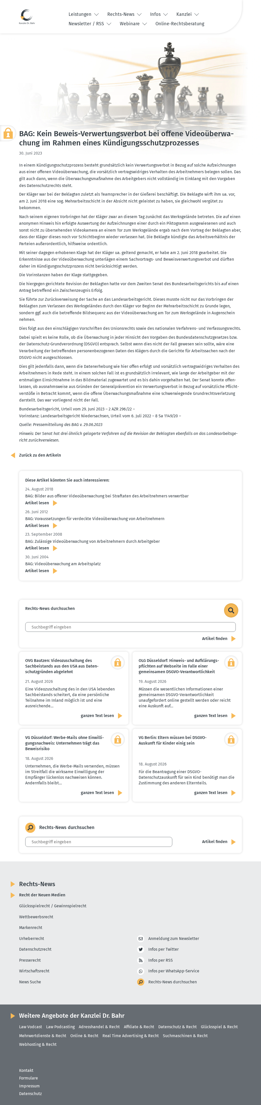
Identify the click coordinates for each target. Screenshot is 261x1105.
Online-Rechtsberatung (179, 24)
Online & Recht (84, 1035)
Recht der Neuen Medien (42, 895)
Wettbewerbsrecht (36, 916)
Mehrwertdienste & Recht (42, 1035)
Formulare (28, 1078)
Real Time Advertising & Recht (130, 1035)
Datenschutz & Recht (177, 1026)
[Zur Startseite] (27, 16)
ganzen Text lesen (97, 715)
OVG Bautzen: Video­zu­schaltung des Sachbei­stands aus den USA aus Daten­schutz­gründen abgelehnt (61, 666)
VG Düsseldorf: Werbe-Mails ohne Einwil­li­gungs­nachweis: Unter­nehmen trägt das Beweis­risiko (64, 743)
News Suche (30, 982)
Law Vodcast (30, 1026)
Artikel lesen (37, 502)
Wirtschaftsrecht (34, 971)
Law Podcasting (60, 1026)
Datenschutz (30, 1093)
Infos (156, 14)
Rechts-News (121, 14)
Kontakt (26, 1070)
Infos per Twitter (163, 949)
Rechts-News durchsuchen (172, 982)
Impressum (29, 1086)
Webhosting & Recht (38, 1044)
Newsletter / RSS (87, 24)
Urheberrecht (31, 938)
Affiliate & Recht (139, 1026)
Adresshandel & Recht (99, 1026)
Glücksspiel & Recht (219, 1026)
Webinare (130, 24)
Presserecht (30, 960)
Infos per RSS (160, 960)
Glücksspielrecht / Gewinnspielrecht (52, 905)
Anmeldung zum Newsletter (173, 938)
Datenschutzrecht (35, 949)
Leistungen (81, 14)
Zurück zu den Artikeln (40, 455)
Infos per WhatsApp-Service (173, 971)
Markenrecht (30, 927)
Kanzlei (184, 14)
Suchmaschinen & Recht (185, 1035)
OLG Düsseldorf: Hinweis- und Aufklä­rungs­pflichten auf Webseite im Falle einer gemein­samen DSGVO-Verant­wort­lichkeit (179, 666)
